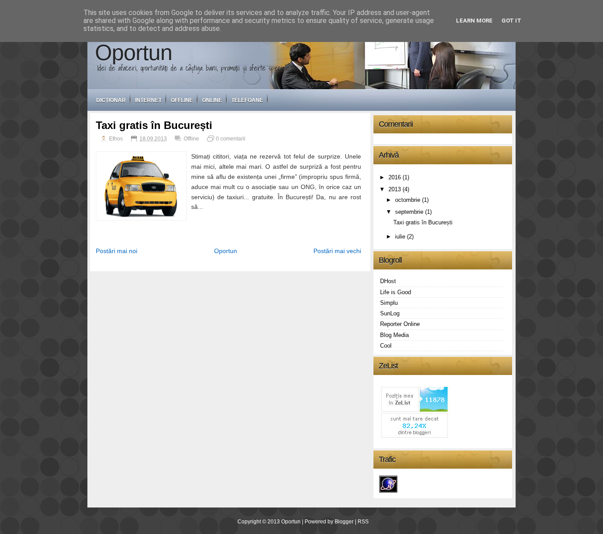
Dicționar (111, 100)
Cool (386, 345)
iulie (400, 236)
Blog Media (394, 335)
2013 (394, 189)
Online (212, 100)
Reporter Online (400, 324)
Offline (182, 100)
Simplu (389, 302)
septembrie (409, 211)
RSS (363, 522)
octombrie (407, 200)
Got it (511, 20)
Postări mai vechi (337, 250)
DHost (388, 281)
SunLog (389, 313)
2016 (394, 177)
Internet (148, 100)
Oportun (133, 52)
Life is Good (395, 292)
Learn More (474, 20)
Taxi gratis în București (154, 125)
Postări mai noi (116, 250)
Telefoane (247, 100)
